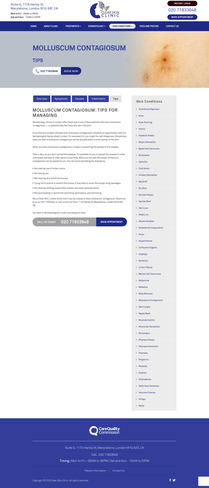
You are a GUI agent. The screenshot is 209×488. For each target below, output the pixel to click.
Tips (115, 98)
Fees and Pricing (149, 26)
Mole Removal (146, 293)
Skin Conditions (122, 26)
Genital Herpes (146, 194)
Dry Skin (143, 188)
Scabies (142, 372)
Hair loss (143, 208)
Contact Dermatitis (148, 175)
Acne (141, 115)
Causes (79, 98)
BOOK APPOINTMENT (182, 17)
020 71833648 (182, 10)
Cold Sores (144, 168)
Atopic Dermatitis (147, 142)
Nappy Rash (144, 313)
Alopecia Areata (146, 135)
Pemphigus (144, 333)
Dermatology (96, 26)
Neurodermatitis (147, 320)
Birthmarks (144, 155)
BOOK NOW (71, 71)
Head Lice (143, 214)
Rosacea (143, 366)
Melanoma (144, 280)
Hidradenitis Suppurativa (151, 227)
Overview (41, 98)
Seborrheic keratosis (149, 386)
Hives (141, 234)
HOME (33, 26)
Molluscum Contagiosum (151, 300)
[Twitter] (174, 480)
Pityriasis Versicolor (148, 346)
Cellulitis (143, 161)
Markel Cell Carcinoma (150, 274)
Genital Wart (145, 201)
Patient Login (182, 3)
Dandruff (143, 181)
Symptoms (61, 98)
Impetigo (143, 254)
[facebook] (170, 480)
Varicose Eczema (147, 392)
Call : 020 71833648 (104, 454)
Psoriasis (143, 353)
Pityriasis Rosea (146, 339)
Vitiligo (142, 399)
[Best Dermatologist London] (104, 9)
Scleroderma (145, 379)
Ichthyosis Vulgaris (148, 247)
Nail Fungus (144, 306)
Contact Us (172, 26)
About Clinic (51, 26)
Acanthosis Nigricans (149, 109)
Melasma (143, 287)
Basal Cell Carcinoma (149, 148)
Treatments (72, 26)
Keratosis (143, 260)
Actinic (142, 129)
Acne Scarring (145, 122)
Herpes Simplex (146, 221)
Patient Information (95, 470)
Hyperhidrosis (145, 241)
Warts (141, 405)
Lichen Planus (145, 267)
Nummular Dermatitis (149, 326)
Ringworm (144, 359)
